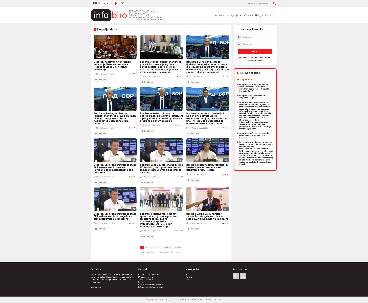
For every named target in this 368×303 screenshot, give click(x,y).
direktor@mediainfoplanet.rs (150, 284)
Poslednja (177, 247)
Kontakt (269, 15)
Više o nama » (97, 287)
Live (187, 279)
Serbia (101, 3)
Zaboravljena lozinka (255, 60)
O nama (248, 15)
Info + (188, 274)
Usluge (259, 15)
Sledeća (166, 247)
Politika (189, 277)
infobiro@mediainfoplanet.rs (150, 287)
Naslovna (219, 15)
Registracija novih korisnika (261, 57)
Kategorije (232, 15)
